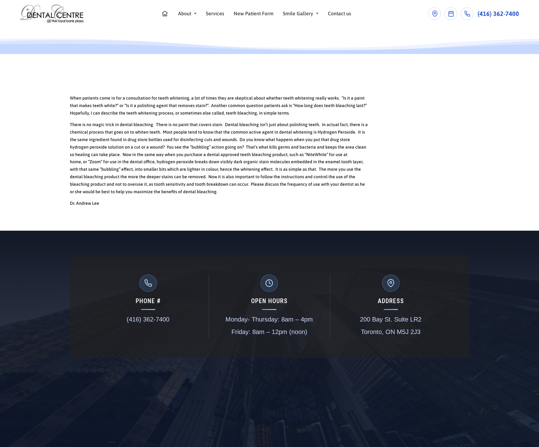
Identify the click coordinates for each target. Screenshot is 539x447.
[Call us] (467, 13)
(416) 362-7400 (498, 13)
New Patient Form (254, 13)
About (184, 13)
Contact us (339, 13)
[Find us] (434, 13)
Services (215, 13)
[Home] (165, 13)
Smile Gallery (298, 13)
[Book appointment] (450, 13)
